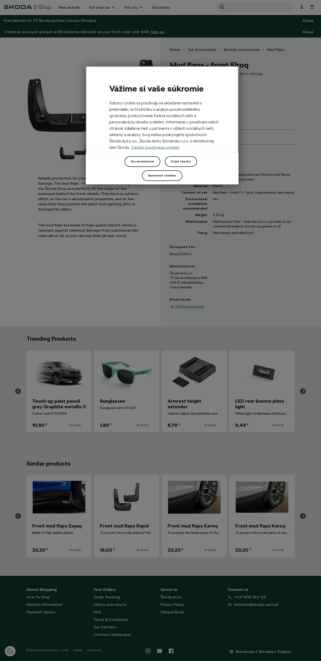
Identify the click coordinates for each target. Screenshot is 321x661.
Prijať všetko (181, 161)
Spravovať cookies (162, 175)
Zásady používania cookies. (155, 147)
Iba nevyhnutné (142, 161)
